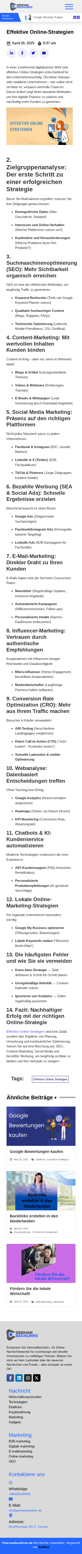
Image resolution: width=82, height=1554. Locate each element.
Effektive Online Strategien (50, 1079)
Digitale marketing (21, 1446)
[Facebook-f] (10, 1378)
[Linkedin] (19, 1378)
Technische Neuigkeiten (45, 1232)
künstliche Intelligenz (58, 1159)
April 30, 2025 (21, 1228)
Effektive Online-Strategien (25, 1031)
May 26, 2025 (21, 1159)
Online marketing (21, 1456)
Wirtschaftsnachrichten (25, 1397)
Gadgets (15, 1422)
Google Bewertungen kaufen (36, 1151)
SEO (12, 1461)
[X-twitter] (36, 1378)
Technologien (18, 1402)
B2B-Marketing (44, 1301)
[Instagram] (27, 1378)
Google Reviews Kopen (48, 17)
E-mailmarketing (20, 1451)
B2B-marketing (19, 1441)
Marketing (58, 1301)
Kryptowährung (22, 1232)
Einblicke (40, 1159)
